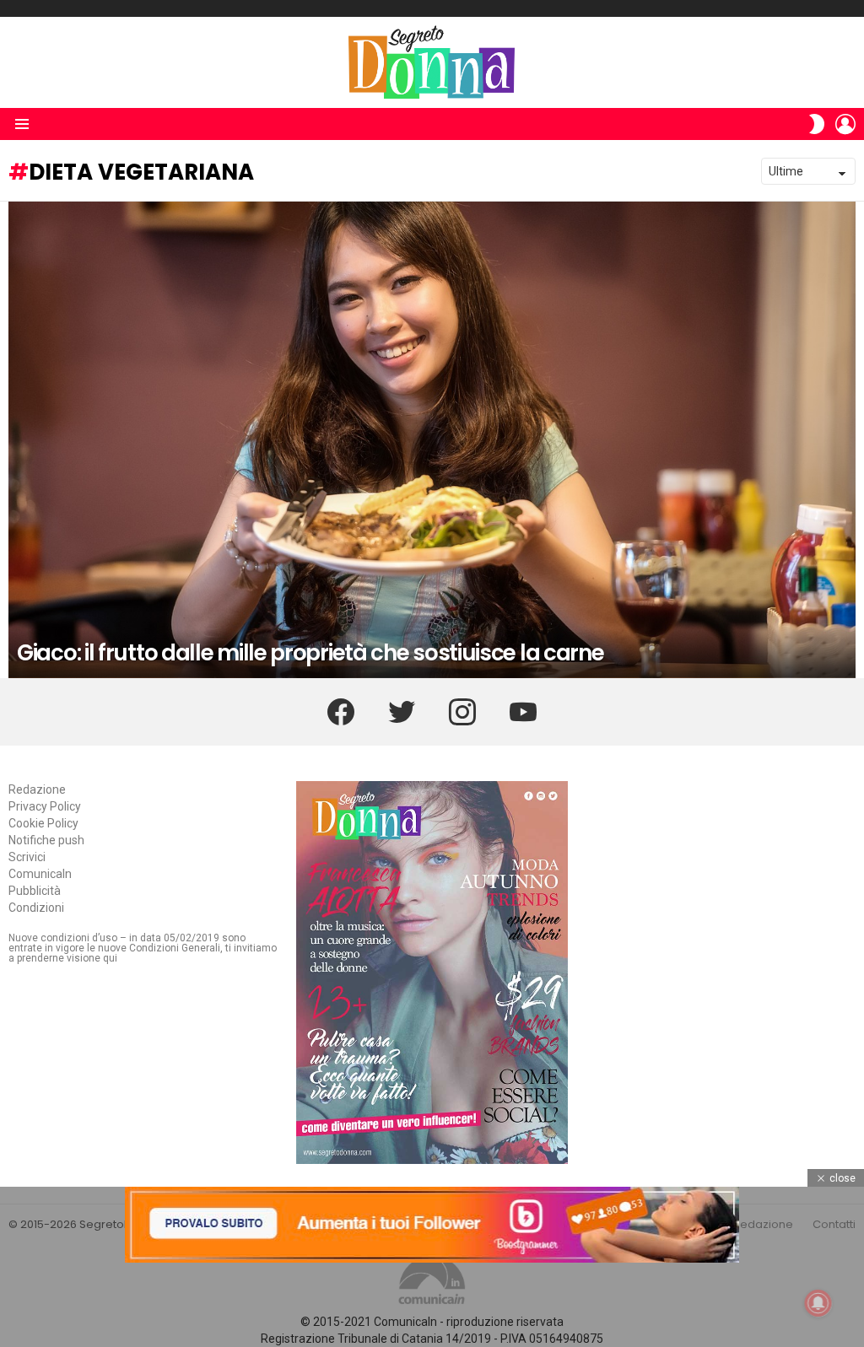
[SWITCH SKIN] (817, 124)
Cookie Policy (43, 823)
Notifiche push (46, 840)
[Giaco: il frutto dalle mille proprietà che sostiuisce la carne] (432, 440)
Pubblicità (34, 890)
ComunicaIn (40, 874)
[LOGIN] (845, 124)
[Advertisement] (432, 1305)
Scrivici (27, 857)
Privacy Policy (44, 806)
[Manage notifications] (818, 1303)
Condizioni (36, 907)
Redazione (37, 789)
